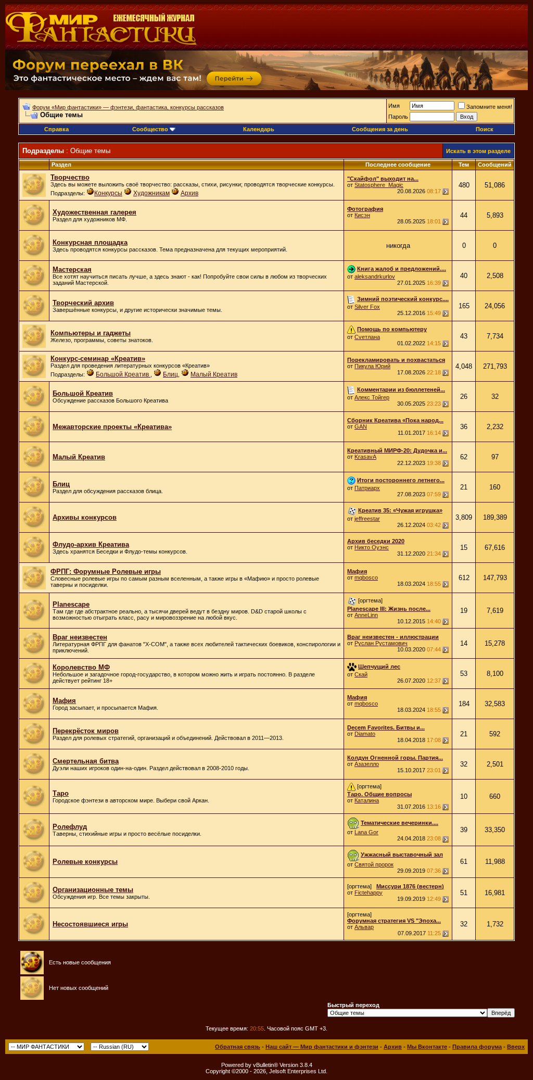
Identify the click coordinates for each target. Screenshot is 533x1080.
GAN (360, 426)
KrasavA (365, 457)
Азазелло (366, 764)
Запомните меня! (489, 107)
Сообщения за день (380, 129)
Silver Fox (367, 307)
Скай (360, 674)
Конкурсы (108, 193)
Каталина (366, 800)
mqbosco (366, 577)
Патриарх (367, 488)
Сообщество (150, 129)
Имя (394, 106)
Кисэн (362, 215)
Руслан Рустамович (381, 643)
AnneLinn (366, 615)
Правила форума (477, 1047)
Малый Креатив (214, 374)
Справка (56, 129)
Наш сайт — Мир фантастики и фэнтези (321, 1047)
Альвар (364, 927)
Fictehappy (368, 892)
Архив (189, 193)
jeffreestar (367, 519)
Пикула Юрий (372, 366)
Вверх (516, 1047)
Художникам (151, 193)
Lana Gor (366, 832)
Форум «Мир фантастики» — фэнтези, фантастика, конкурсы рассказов (128, 107)
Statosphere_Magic (378, 185)
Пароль (398, 117)
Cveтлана (367, 337)
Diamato (364, 734)
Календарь (258, 129)
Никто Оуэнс (371, 547)
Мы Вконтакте (427, 1047)
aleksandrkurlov (374, 276)
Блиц (170, 374)
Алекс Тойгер (371, 397)
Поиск (484, 129)
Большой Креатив (123, 374)
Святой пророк (374, 864)
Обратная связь (237, 1047)
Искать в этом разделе (478, 151)
